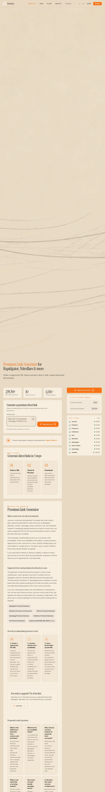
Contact (58, 3)
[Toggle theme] (83, 3)
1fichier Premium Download (46, 611)
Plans (49, 3)
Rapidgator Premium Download (19, 606)
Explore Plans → (51, 440)
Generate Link (47, 424)
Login (89, 3)
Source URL (11, 414)
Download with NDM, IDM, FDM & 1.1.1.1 (42, 621)
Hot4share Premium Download (43, 616)
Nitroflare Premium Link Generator (20, 611)
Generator (32, 3)
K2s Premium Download (17, 621)
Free (41, 3)
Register (97, 3)
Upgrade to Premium (84, 390)
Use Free (19, 706)
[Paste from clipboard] (33, 419)
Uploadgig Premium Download (19, 616)
